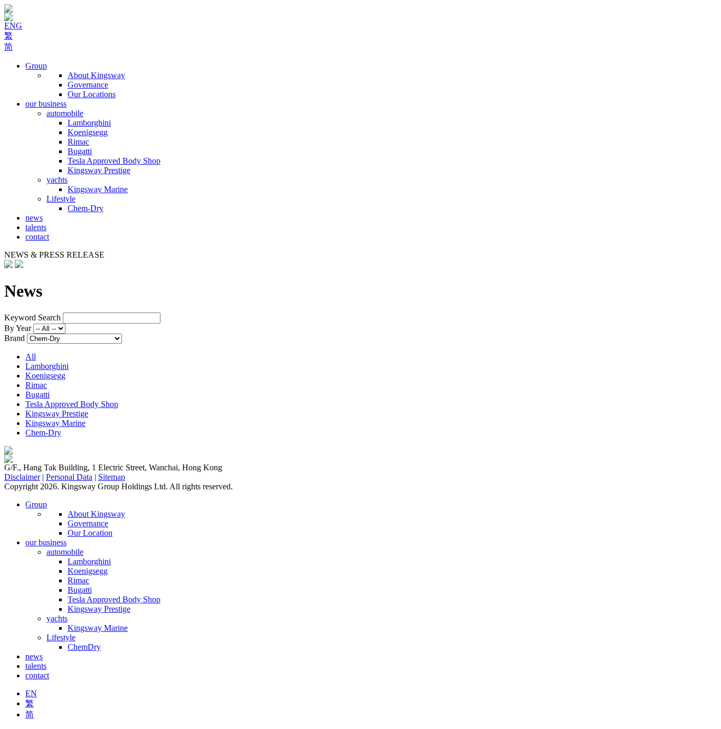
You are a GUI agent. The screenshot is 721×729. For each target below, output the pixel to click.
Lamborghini (89, 122)
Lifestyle (60, 198)
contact (37, 236)
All (30, 356)
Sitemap (111, 476)
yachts (57, 179)
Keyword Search (32, 317)
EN (31, 693)
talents (35, 227)
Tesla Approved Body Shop (114, 160)
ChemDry (84, 646)
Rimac (78, 141)
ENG (13, 25)
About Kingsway (96, 75)
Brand (14, 338)
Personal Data (69, 476)
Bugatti (80, 151)
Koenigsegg (88, 132)
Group (36, 65)
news (34, 217)
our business (46, 103)
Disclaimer (22, 476)
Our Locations (92, 94)
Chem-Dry (85, 208)
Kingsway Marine (98, 189)
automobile (64, 113)
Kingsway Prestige (99, 170)
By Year (17, 328)
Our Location (90, 532)
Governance (88, 84)
